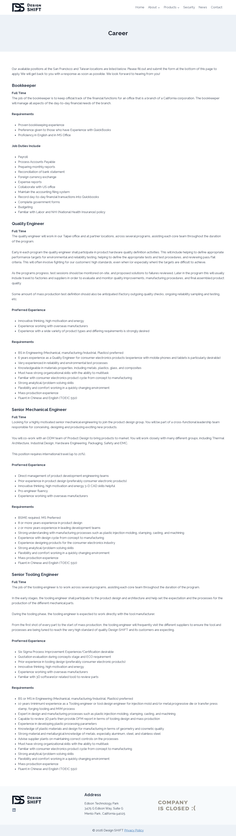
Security (189, 7)
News (203, 7)
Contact (216, 7)
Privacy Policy (134, 830)
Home (139, 7)
